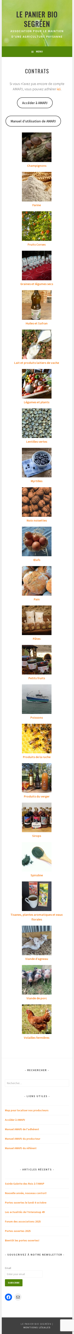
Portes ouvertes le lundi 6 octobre (25, 1202)
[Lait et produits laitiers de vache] (37, 345)
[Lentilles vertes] (37, 423)
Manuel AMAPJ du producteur (22, 1138)
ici (59, 89)
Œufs (36, 560)
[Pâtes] (37, 621)
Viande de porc (36, 998)
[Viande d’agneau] (37, 941)
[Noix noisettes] (37, 502)
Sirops (36, 836)
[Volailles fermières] (37, 1019)
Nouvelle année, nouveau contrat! (26, 1193)
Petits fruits (36, 678)
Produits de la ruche (37, 757)
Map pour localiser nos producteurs (27, 1110)
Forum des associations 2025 (23, 1221)
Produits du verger (37, 796)
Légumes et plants (36, 402)
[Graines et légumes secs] (37, 266)
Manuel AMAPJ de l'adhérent (22, 1129)
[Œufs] (37, 542)
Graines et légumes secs (36, 284)
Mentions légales (37, 1327)
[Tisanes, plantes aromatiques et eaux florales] (37, 896)
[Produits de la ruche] (37, 739)
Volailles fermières (36, 1038)
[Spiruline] (37, 857)
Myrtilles (36, 481)
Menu (39, 51)
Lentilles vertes (36, 441)
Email (8, 1268)
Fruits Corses (37, 244)
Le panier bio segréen (37, 19)
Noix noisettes (37, 520)
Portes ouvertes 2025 (18, 1231)
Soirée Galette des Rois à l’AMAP (24, 1183)
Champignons (36, 166)
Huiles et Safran (37, 323)
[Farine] (37, 187)
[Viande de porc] (37, 980)
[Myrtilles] (37, 463)
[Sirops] (37, 818)
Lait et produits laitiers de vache (36, 363)
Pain (37, 599)
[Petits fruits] (37, 660)
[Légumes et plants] (37, 384)
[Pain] (37, 581)
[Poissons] (37, 699)
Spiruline (37, 875)
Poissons (36, 717)
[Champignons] (37, 147)
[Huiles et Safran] (37, 305)
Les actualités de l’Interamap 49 (25, 1212)
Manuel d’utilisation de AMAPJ (33, 121)
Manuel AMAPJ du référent (21, 1148)
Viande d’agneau (36, 959)
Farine (36, 205)
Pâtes (36, 639)
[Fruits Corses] (37, 226)
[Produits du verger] (37, 778)
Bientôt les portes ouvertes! (22, 1240)
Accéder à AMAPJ (35, 103)
